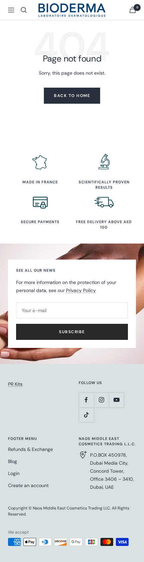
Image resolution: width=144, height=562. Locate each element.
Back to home (72, 95)
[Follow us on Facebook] (86, 399)
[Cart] (132, 10)
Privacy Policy (81, 290)
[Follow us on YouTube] (116, 399)
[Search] (24, 10)
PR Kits (15, 384)
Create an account (28, 485)
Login (13, 473)
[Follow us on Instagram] (101, 399)
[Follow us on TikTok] (86, 415)
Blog (12, 461)
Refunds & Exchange (30, 449)
